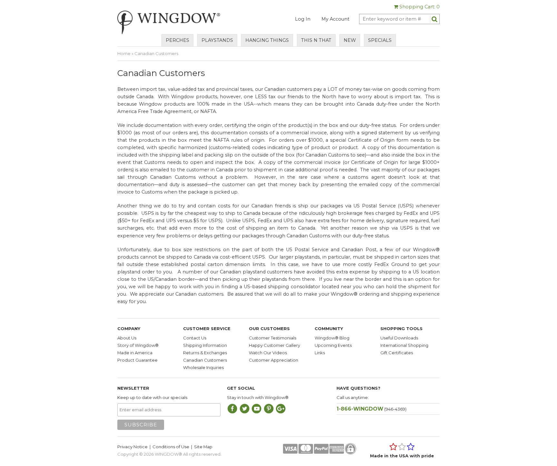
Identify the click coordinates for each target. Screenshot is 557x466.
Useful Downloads (399, 337)
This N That (316, 40)
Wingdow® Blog (332, 337)
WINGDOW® (168, 454)
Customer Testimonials (272, 337)
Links (320, 352)
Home (124, 53)
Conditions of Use (170, 446)
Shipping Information (205, 345)
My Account (335, 19)
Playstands (217, 40)
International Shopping (404, 345)
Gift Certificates (396, 352)
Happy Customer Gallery (274, 345)
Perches (177, 40)
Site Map (203, 446)
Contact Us (194, 337)
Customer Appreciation (273, 360)
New (350, 40)
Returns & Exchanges (205, 352)
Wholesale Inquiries (203, 367)
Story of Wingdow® (138, 345)
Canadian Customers (205, 360)
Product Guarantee (137, 360)
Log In (302, 19)
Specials (380, 40)
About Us (126, 337)
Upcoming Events (333, 345)
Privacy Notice (132, 446)
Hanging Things (267, 40)
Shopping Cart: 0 (419, 7)
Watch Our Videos (268, 352)
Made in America (134, 352)
